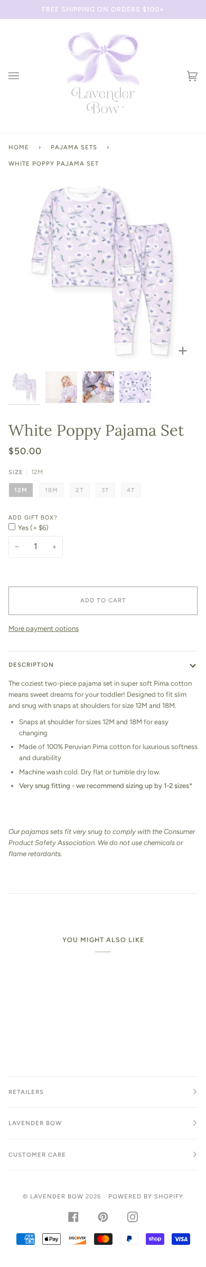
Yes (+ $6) (33, 528)
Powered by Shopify (145, 1196)
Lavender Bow (56, 1196)
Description (31, 664)
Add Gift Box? (33, 517)
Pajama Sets (74, 147)
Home (18, 147)
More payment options (43, 628)
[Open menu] (24, 76)
